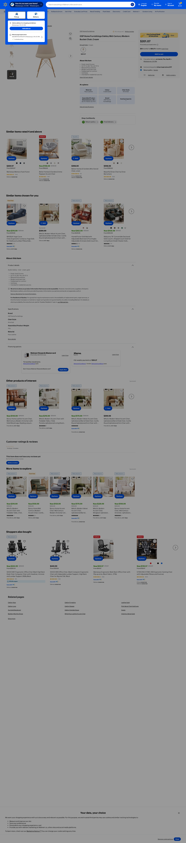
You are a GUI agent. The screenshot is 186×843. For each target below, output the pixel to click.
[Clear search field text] (127, 4)
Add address (26, 28)
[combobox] (90, 4)
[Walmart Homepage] (5, 4)
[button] (156, 4)
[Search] (132, 4)
